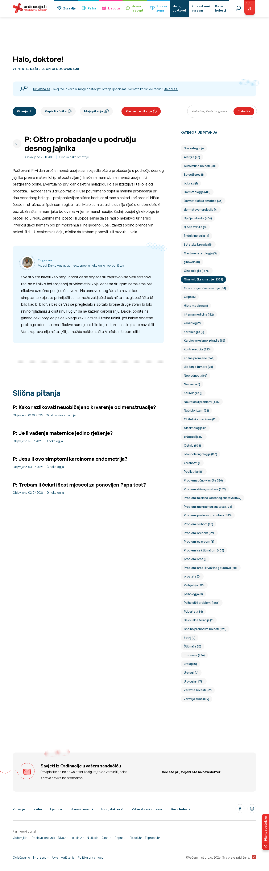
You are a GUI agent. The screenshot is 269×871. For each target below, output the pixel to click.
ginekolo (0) (192, 262)
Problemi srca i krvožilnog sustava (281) (210, 568)
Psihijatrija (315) (194, 585)
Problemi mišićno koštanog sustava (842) (212, 498)
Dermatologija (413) (197, 192)
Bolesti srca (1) (194, 174)
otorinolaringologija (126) (200, 454)
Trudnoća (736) (194, 655)
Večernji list (21, 837)
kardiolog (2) (192, 323)
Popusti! (120, 837)
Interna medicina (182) (199, 314)
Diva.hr (62, 837)
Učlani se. (171, 89)
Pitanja (22, 111)
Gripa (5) (190, 297)
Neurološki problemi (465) (202, 402)
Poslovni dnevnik (43, 837)
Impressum (41, 857)
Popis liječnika (56, 111)
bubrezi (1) (191, 183)
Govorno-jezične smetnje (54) (205, 288)
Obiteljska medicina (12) (200, 419)
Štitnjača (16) (192, 646)
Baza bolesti (180, 809)
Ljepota (114, 8)
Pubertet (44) (193, 611)
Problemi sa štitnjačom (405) (204, 550)
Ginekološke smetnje (74, 157)
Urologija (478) (193, 681)
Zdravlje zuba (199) (196, 699)
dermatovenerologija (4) (201, 209)
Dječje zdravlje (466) (198, 218)
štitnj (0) (189, 637)
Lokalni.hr (77, 837)
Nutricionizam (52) (196, 410)
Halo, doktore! (112, 809)
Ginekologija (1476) (197, 270)
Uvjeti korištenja (63, 857)
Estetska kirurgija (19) (198, 244)
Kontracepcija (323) (197, 349)
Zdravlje (69, 8)
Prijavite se (41, 89)
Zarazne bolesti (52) (198, 690)
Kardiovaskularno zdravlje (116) (204, 340)
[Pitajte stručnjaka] (265, 832)
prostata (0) (192, 576)
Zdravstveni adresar (147, 809)
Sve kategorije (194, 148)
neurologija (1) (193, 393)
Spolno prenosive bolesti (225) (205, 629)
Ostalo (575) (192, 445)
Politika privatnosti (91, 857)
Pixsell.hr (135, 837)
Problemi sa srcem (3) (199, 541)
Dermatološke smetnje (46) (203, 201)
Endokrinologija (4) (196, 235)
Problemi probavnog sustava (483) (208, 515)
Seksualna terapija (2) (199, 620)
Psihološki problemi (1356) (201, 602)
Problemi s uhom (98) (198, 524)
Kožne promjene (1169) (199, 358)
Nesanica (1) (192, 384)
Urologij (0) (191, 672)
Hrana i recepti (81, 809)
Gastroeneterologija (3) (200, 253)
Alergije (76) (192, 157)
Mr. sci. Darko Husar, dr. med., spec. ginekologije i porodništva (81, 265)
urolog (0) (190, 664)
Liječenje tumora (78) (198, 366)
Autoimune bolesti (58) (200, 166)
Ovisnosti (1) (192, 463)
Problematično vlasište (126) (203, 480)
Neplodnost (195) (195, 375)
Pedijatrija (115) (193, 471)
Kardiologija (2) (194, 332)
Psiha (92, 8)
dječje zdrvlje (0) (195, 227)
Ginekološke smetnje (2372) (203, 279)
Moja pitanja (93, 111)
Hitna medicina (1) (196, 305)
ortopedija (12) (193, 436)
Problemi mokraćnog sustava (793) (208, 506)
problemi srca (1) (195, 559)
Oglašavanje (21, 857)
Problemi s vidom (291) (199, 533)
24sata (106, 837)
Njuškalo (93, 837)
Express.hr (152, 837)
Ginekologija (54, 441)
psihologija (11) (193, 594)
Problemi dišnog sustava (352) (205, 489)
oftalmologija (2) (195, 428)
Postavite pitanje (139, 111)
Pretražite (244, 111)
